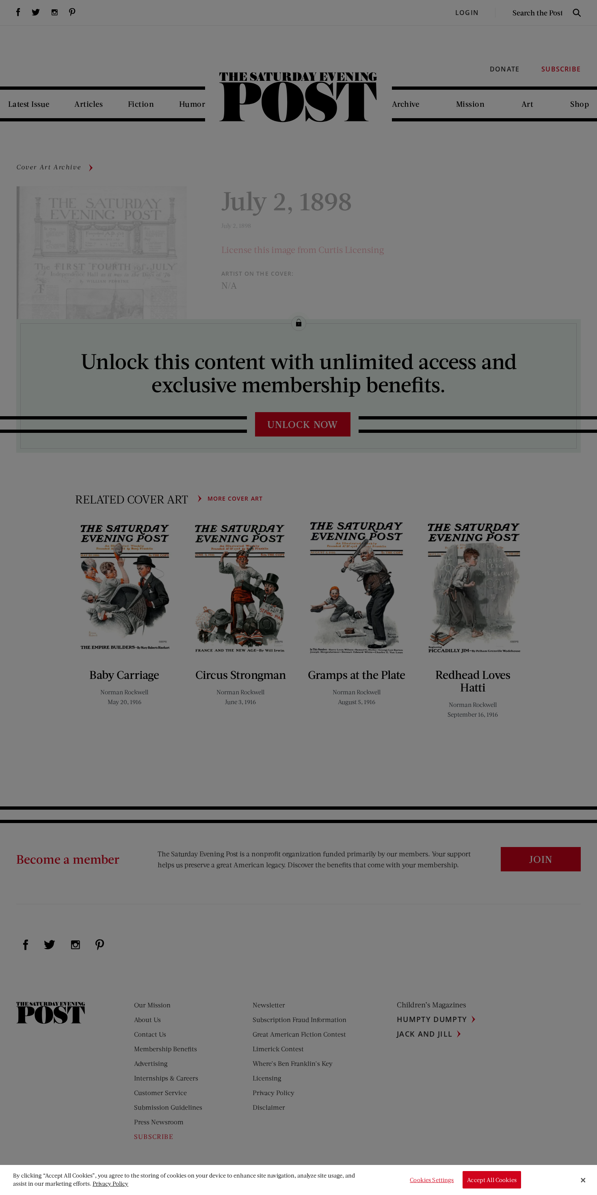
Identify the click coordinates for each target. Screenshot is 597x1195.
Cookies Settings (432, 1179)
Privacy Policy (110, 1183)
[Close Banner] (583, 1180)
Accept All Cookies (492, 1179)
